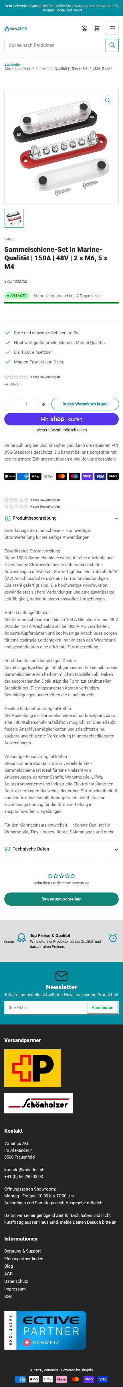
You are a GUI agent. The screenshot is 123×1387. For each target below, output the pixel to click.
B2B (8, 1296)
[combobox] (61, 45)
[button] (16, 377)
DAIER (9, 239)
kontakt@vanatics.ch (24, 1169)
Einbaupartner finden (23, 1258)
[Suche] (112, 45)
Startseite (12, 64)
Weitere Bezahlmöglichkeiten (61, 430)
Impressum (15, 1289)
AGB (8, 1274)
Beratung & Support (22, 1251)
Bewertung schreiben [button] (61, 899)
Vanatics (51, 1370)
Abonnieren (102, 1007)
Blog (8, 1266)
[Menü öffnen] (112, 28)
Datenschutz (16, 1281)
